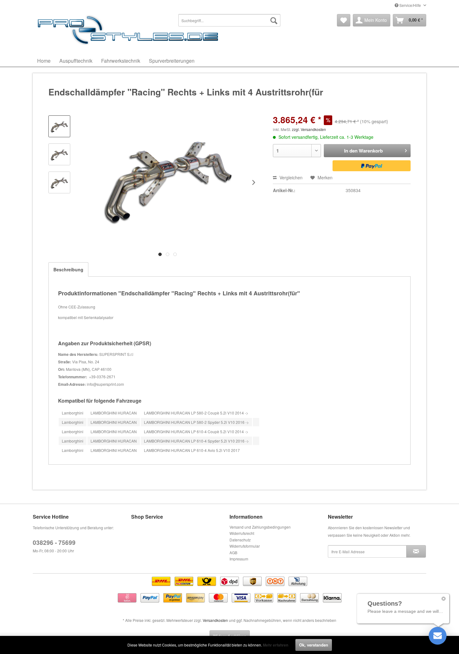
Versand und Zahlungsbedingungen (260, 527)
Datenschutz (240, 539)
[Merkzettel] (343, 20)
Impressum (239, 558)
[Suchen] (273, 20)
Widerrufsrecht (242, 533)
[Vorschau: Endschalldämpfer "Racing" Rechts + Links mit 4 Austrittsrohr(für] (59, 126)
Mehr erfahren (275, 645)
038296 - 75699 (54, 542)
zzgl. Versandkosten (309, 129)
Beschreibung (68, 269)
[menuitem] (229, 20)
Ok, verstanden (313, 645)
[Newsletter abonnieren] (416, 551)
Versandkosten (215, 620)
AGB (233, 552)
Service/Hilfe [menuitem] (410, 5)
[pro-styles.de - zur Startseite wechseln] (129, 29)
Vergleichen (290, 177)
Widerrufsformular (245, 546)
